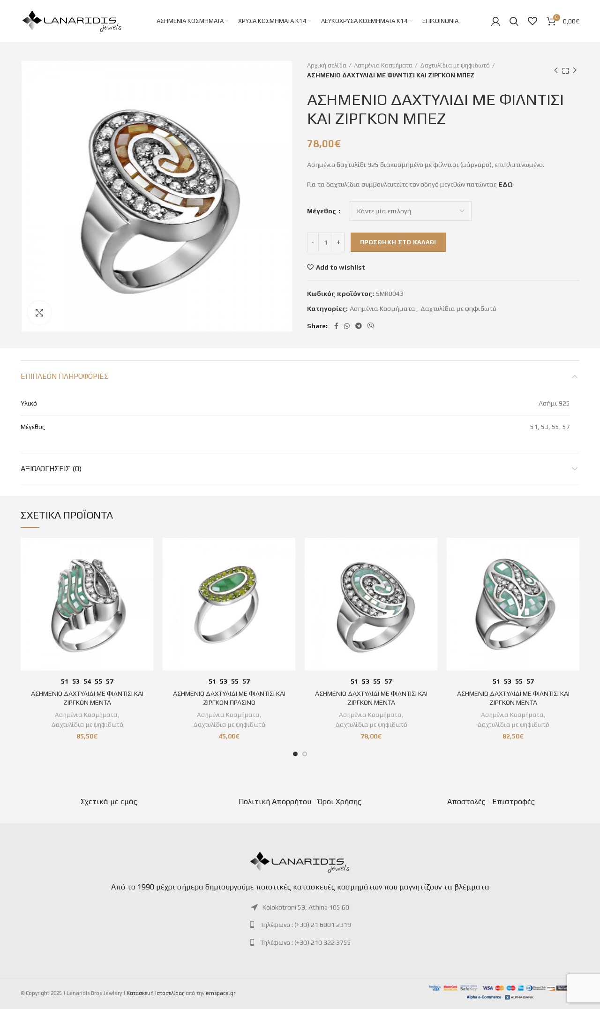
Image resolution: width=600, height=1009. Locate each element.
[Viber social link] (371, 326)
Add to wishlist (340, 267)
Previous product (556, 70)
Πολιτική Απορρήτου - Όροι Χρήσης (300, 801)
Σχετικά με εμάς (109, 801)
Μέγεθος (322, 211)
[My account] (496, 21)
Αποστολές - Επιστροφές (491, 801)
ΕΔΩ (505, 184)
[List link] (300, 907)
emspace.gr (220, 993)
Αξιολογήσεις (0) (51, 468)
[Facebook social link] (336, 326)
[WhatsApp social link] (346, 326)
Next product (574, 70)
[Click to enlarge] (39, 312)
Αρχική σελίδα (326, 65)
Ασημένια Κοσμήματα (383, 65)
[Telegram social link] (358, 326)
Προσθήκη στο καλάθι (398, 242)
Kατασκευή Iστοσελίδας (155, 993)
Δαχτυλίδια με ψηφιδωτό (455, 65)
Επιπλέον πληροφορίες (65, 376)
